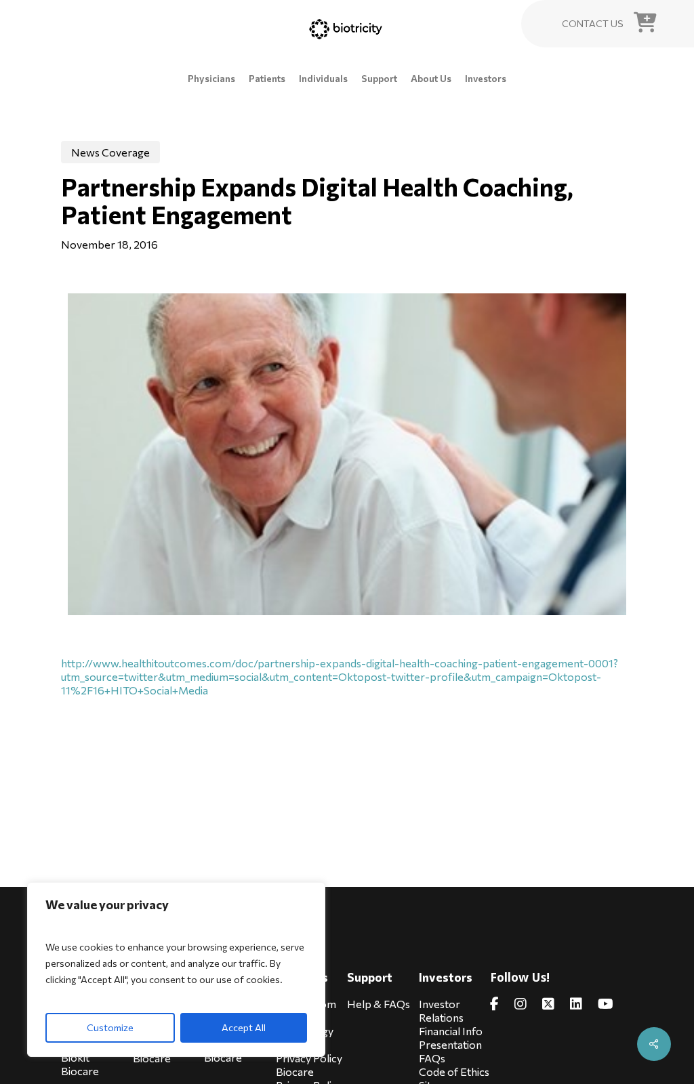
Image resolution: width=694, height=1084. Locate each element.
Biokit (75, 1057)
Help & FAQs (378, 1003)
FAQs (432, 1057)
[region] (176, 969)
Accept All (244, 1027)
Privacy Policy (309, 1057)
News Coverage (110, 152)
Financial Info (451, 1030)
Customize (110, 1027)
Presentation (450, 1044)
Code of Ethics (454, 1071)
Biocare (80, 1070)
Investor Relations (441, 1010)
